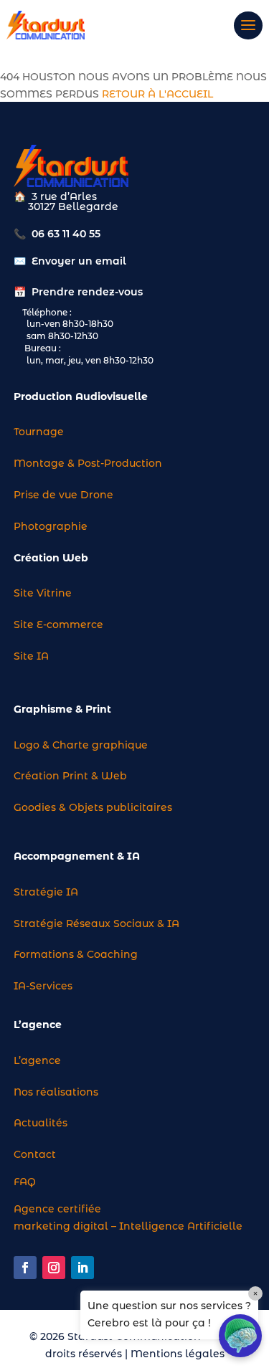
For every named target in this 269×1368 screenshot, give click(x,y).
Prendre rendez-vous (87, 291)
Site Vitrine (43, 592)
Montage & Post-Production (88, 463)
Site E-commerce (58, 624)
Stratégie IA (46, 891)
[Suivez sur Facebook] (25, 1267)
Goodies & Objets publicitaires (93, 807)
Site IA (31, 656)
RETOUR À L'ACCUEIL (157, 93)
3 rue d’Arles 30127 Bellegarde (66, 201)
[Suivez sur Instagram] (53, 1267)
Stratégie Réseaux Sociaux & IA (96, 923)
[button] (240, 1335)
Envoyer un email (79, 261)
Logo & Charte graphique (81, 744)
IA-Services (43, 985)
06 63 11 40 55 (66, 233)
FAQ (25, 1181)
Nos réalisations (56, 1092)
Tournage (39, 431)
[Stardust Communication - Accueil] (45, 25)
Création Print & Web (70, 775)
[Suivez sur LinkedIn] (82, 1267)
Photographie (51, 526)
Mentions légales (178, 1353)
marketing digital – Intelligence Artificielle (128, 1226)
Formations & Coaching (76, 954)
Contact (35, 1154)
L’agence (37, 1060)
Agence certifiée (57, 1208)
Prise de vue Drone (63, 494)
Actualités (40, 1122)
